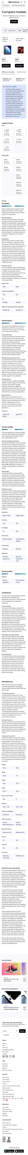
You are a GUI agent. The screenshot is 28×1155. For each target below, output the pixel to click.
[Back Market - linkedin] (13, 1056)
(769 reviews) (19, 80)
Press (3, 1045)
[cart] (24, 2)
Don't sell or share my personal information (12, 1129)
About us (4, 1043)
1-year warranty (5, 1079)
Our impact (5, 1047)
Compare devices (6, 1109)
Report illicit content (7, 1133)
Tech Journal (5, 1107)
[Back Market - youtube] (10, 1056)
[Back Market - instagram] (3, 1056)
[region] (14, 973)
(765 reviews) (6, 80)
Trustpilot (4, 1054)
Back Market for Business (8, 1094)
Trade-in (4, 1083)
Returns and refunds (7, 1070)
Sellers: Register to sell (7, 1090)
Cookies (4, 1127)
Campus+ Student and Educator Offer (11, 1086)
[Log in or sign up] (21, 2)
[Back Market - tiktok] (7, 1056)
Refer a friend (5, 1077)
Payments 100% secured (8, 1096)
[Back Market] (14, 2)
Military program (6, 1088)
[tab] (8, 72)
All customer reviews (7, 1111)
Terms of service (6, 1123)
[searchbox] (20, 5)
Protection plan (6, 1081)
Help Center (5, 1066)
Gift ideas (4, 1113)
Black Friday (5, 1115)
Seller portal (5, 1092)
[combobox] (7, 39)
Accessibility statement (8, 1049)
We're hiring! (5, 1051)
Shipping (4, 1068)
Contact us (5, 1064)
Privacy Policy (5, 1131)
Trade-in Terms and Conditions (9, 1125)
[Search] (13, 5)
